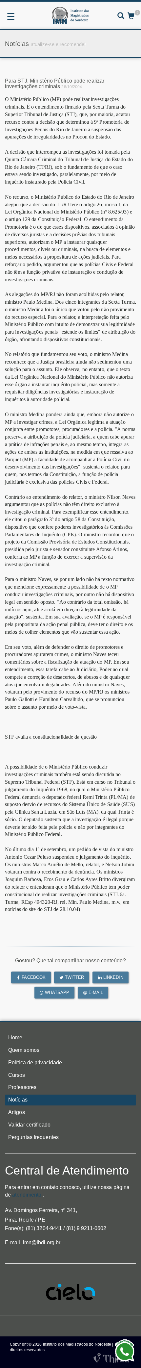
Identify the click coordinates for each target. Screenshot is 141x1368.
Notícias (18, 1099)
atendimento (26, 1195)
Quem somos (23, 1050)
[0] (131, 16)
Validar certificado (29, 1124)
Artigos (16, 1112)
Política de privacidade (35, 1062)
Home (15, 1037)
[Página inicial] (70, 15)
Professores (22, 1087)
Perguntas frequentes (33, 1137)
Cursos (16, 1075)
